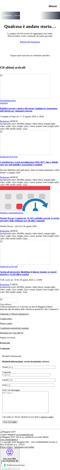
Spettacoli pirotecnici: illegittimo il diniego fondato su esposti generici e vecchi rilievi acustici (28, 273)
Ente (4, 385)
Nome (5, 367)
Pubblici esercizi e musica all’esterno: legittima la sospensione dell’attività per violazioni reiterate (28, 109)
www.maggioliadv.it (9, 439)
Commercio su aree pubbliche (25, 16)
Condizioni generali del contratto (14, 328)
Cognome (6, 372)
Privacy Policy (6, 447)
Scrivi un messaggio (11, 390)
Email (4, 380)
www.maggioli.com (24, 434)
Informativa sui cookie (24, 447)
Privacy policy (6, 323)
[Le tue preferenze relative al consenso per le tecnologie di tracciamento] (14, 465)
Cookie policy (6, 318)
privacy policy (47, 417)
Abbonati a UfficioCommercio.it (14, 314)
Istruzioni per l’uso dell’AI (11, 333)
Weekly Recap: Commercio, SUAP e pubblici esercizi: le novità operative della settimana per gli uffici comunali (29, 219)
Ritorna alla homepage (30, 42)
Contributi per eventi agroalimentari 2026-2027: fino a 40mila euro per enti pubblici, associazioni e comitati (29, 163)
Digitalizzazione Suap (47, 16)
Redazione (5, 121)
